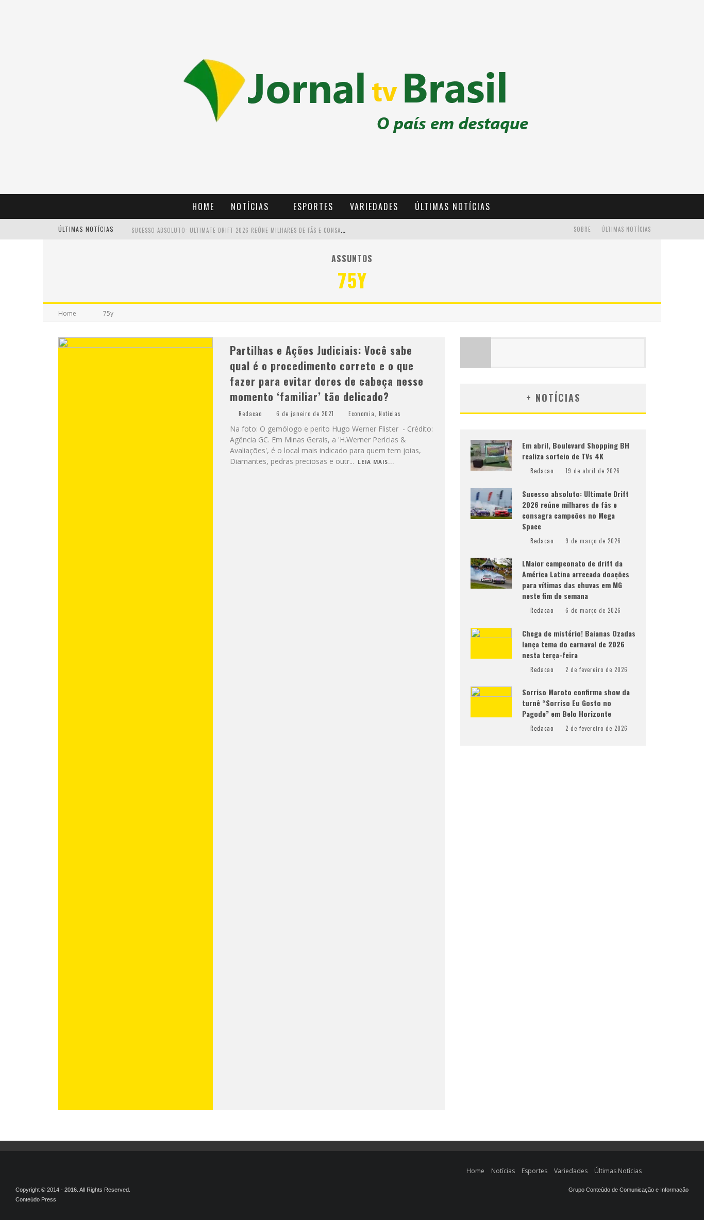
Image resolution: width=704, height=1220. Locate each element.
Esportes (313, 206)
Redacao (250, 413)
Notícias (250, 206)
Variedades (374, 206)
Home (203, 206)
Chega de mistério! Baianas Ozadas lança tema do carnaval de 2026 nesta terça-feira (578, 644)
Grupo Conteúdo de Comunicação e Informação (628, 1190)
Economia (361, 413)
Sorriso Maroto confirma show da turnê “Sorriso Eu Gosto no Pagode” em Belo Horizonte (576, 702)
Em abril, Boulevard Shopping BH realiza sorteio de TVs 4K (575, 450)
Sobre (582, 229)
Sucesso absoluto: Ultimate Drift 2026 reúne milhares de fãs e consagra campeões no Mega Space (278, 230)
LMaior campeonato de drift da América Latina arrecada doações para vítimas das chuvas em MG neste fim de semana (575, 579)
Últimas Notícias (453, 206)
